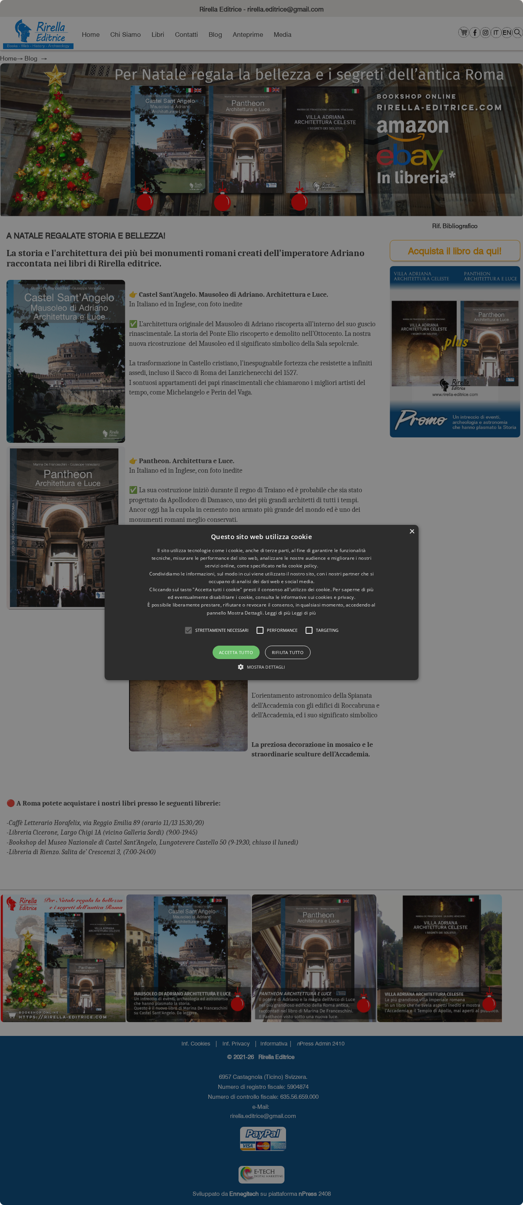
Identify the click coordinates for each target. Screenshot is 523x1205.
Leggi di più (304, 613)
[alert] (261, 602)
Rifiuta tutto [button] (288, 652)
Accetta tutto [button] (236, 652)
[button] (188, 630)
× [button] (412, 531)
